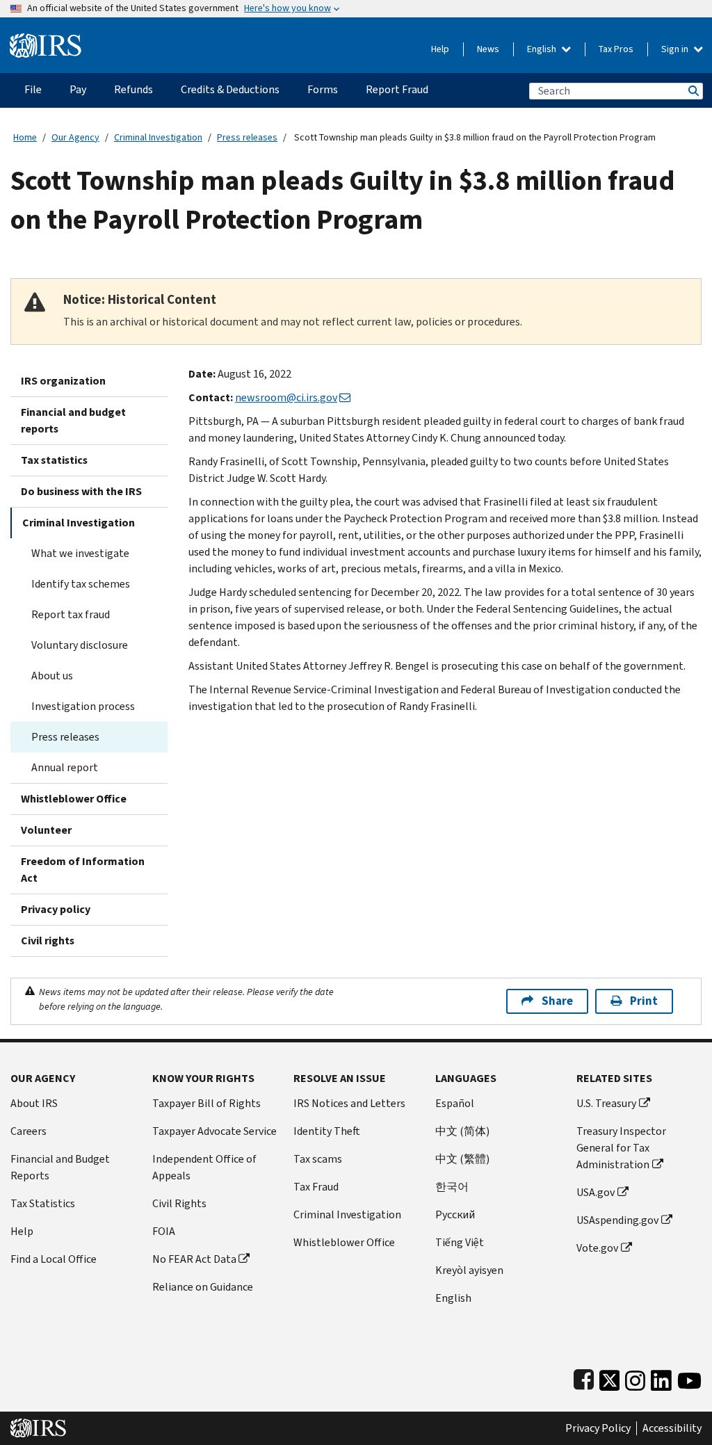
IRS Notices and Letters (349, 1103)
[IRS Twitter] (609, 1377)
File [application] (33, 89)
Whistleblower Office (74, 798)
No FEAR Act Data (194, 1259)
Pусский (455, 1214)
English (542, 49)
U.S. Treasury (606, 1103)
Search (692, 90)
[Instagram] (635, 1377)
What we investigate (80, 553)
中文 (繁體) (462, 1159)
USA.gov (595, 1192)
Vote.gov (597, 1248)
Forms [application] (322, 89)
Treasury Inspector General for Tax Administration (621, 1148)
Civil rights (47, 940)
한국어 (452, 1186)
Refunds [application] (133, 89)
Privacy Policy (598, 1428)
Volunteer (46, 830)
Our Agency (75, 137)
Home (25, 137)
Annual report (64, 767)
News (488, 49)
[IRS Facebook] (584, 1377)
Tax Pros (616, 49)
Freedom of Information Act (83, 869)
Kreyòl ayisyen (469, 1270)
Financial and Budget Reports (60, 1167)
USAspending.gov (617, 1220)
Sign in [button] (675, 49)
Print (644, 1001)
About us (52, 675)
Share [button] (557, 1001)
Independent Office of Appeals (204, 1167)
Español (454, 1103)
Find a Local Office (53, 1259)
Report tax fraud (70, 614)
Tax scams (317, 1159)
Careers (28, 1131)
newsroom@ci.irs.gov (286, 397)
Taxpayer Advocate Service (214, 1131)
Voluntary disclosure (79, 645)
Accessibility (672, 1428)
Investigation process (83, 706)
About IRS (34, 1103)
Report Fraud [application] (397, 89)
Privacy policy (55, 909)
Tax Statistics (42, 1203)
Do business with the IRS (81, 491)
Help (440, 49)
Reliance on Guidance (202, 1286)
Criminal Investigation (158, 137)
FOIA (163, 1231)
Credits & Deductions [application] (230, 89)
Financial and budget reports (73, 420)
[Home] (45, 40)
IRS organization (63, 380)
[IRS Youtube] (689, 1377)
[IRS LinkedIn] (661, 1377)
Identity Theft (326, 1131)
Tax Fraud (316, 1186)
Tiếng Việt (459, 1242)
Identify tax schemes (80, 583)
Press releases (247, 137)
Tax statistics (54, 460)
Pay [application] (78, 89)
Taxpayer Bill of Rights (206, 1103)
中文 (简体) (462, 1131)
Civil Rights (179, 1203)
